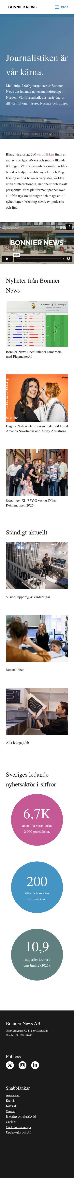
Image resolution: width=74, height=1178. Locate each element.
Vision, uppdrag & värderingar (28, 596)
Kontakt (11, 1106)
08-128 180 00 (24, 1035)
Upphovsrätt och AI (18, 1132)
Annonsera (13, 1095)
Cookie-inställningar (18, 1127)
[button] (61, 7)
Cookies (11, 1122)
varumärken (45, 154)
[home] (21, 7)
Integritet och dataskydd (21, 1116)
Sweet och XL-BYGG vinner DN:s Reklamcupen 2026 (31, 503)
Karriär (10, 1100)
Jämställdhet (15, 669)
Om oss (10, 1111)
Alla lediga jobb (17, 742)
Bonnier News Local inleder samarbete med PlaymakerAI (34, 354)
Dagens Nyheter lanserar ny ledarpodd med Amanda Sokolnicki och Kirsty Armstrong (37, 428)
